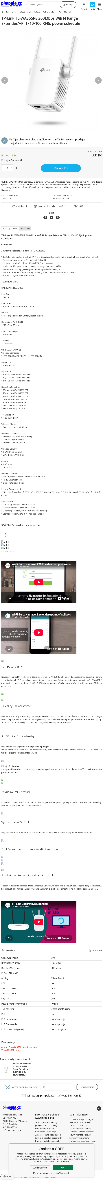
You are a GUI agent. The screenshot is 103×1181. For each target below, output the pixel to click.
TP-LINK (65, 198)
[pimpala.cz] (2, 12)
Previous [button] (4, 80)
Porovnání (60, 206)
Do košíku (61, 168)
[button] (5, 551)
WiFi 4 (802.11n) (65, 12)
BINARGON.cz (35, 1177)
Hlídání (81, 206)
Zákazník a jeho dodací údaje (48, 1134)
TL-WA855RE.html (10, 1050)
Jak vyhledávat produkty (46, 1125)
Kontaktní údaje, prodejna (81, 1119)
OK (63, 1168)
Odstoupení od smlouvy (46, 1122)
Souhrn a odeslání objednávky (48, 1137)
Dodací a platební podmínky (47, 1141)
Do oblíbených (21, 206)
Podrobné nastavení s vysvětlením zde (51, 1173)
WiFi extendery (49, 12)
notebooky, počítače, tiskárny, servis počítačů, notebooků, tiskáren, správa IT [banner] (13, 4)
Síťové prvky (11, 12)
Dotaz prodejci (44, 206)
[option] (51, 80)
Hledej (69, 4)
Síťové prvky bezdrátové (30, 12)
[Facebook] (99, 1108)
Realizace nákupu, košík (45, 1131)
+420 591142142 (71, 1095)
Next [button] (98, 80)
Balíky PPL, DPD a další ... (80, 1122)
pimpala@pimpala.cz (40, 1095)
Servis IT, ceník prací (78, 1125)
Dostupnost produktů (45, 1128)
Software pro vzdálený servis (83, 1141)
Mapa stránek (50, 1177)
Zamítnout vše (40, 1168)
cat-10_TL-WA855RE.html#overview (19, 1047)
